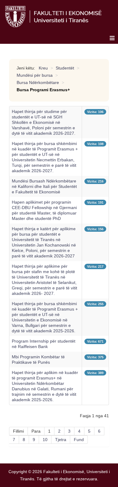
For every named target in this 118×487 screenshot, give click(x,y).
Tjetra (60, 439)
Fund (79, 439)
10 (45, 439)
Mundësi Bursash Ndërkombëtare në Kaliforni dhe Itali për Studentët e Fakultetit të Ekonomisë (44, 186)
